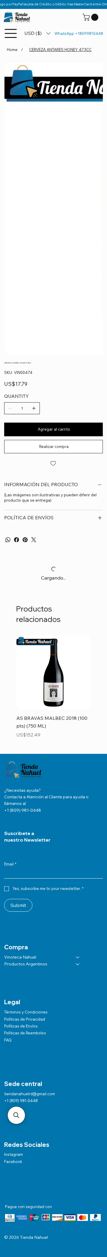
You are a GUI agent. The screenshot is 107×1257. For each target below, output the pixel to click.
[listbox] (38, 33)
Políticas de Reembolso (25, 1032)
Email (10, 864)
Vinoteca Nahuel (20, 957)
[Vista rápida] (53, 672)
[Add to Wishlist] (53, 463)
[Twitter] (33, 539)
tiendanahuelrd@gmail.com (29, 1093)
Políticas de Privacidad (24, 1019)
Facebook (13, 1161)
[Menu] (11, 33)
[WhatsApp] (8, 539)
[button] (91, 17)
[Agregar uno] (34, 408)
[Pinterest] (25, 539)
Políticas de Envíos (21, 1026)
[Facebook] (16, 539)
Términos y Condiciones (26, 1012)
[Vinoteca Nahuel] (77, 957)
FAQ (8, 1040)
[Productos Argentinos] (77, 964)
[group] (53, 691)
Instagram (13, 1154)
